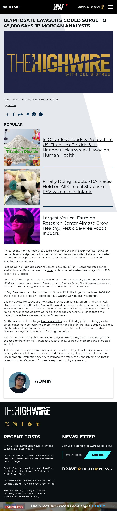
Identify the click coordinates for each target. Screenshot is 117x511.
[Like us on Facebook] (22, 424)
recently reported (84, 280)
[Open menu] (110, 7)
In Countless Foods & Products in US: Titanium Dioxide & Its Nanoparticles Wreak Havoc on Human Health (78, 147)
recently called (31, 305)
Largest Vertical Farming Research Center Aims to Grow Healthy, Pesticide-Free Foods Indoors (75, 226)
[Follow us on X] (7, 424)
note (50, 270)
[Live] (58, 7)
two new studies (51, 321)
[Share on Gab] (20, 114)
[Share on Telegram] (27, 114)
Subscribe (98, 455)
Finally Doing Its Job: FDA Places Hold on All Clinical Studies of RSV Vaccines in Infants (77, 186)
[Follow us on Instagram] (14, 424)
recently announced (24, 251)
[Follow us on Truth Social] (37, 424)
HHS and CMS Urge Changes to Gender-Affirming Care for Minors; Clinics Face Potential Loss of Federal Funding (25, 494)
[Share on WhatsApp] (40, 114)
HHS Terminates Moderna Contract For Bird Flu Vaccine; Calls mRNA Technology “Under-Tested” (29, 482)
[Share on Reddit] (33, 114)
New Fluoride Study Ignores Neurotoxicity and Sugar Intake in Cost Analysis (28, 447)
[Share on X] (7, 114)
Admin (12, 105)
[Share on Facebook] (13, 114)
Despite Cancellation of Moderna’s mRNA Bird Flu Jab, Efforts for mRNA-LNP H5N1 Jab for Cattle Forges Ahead (28, 471)
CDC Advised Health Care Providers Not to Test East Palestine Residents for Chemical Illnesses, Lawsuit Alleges (29, 459)
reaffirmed (53, 357)
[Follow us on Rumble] (30, 424)
